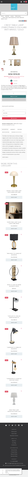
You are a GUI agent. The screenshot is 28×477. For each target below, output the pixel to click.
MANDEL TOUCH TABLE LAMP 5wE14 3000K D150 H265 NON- (14, 192)
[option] (14, 46)
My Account (14, 431)
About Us (14, 440)
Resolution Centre (14, 435)
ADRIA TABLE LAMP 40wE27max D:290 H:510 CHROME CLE (14, 411)
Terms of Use (14, 450)
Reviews (14, 132)
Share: (20, 20)
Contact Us (14, 444)
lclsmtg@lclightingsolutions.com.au (15, 463)
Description (5, 129)
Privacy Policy (14, 452)
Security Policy (14, 456)
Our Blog (14, 442)
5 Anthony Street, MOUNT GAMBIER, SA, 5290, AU (14, 465)
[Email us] (6, 425)
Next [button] (21, 62)
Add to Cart (14, 96)
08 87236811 (15, 461)
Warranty (12, 129)
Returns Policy (14, 454)
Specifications (5, 132)
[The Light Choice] (14, 6)
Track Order (14, 433)
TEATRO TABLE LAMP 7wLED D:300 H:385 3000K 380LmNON (14, 223)
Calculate (14, 118)
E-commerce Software (12, 474)
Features (20, 129)
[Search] (25, 13)
